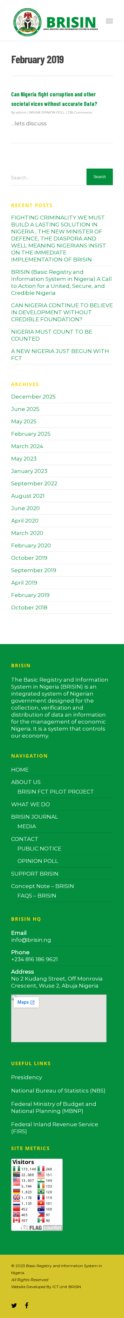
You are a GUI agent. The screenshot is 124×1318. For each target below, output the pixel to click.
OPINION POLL (37, 861)
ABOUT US (26, 782)
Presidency (26, 1077)
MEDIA (26, 826)
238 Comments (80, 112)
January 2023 (29, 471)
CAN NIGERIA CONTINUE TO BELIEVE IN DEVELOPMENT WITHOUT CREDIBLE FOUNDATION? (62, 312)
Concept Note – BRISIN (42, 886)
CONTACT (24, 839)
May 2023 (24, 458)
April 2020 (24, 520)
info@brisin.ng (31, 940)
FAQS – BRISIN (36, 895)
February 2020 (31, 545)
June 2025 (25, 409)
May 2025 (24, 421)
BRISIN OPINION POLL (47, 112)
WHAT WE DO (30, 804)
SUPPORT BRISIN (35, 874)
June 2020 (25, 508)
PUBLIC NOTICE (39, 848)
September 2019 (33, 570)
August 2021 (28, 496)
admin (21, 112)
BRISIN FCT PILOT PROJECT (55, 791)
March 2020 (27, 533)
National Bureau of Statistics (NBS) (58, 1090)
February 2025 (31, 434)
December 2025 (33, 396)
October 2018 (29, 607)
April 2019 (24, 582)
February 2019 (30, 595)
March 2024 (27, 446)
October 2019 (29, 558)
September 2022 (34, 483)
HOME (20, 770)
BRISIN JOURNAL (34, 817)
